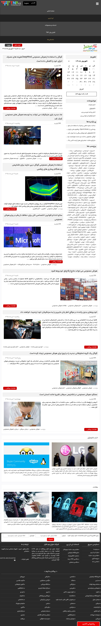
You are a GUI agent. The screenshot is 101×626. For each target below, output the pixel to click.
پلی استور (87, 202)
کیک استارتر (90, 222)
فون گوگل (82, 239)
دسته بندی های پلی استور (86, 205)
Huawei (93, 227)
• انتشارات (72, 596)
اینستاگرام (91, 153)
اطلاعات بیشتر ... (10, 108)
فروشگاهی (73, 153)
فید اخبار (84, 165)
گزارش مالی (75, 215)
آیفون (83, 237)
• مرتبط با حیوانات (95, 615)
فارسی (33, 3)
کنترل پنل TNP (50, 32)
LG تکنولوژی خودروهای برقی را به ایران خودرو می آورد (80, 133)
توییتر (84, 170)
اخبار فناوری (36, 209)
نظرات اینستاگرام (89, 175)
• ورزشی (98, 619)
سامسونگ (73, 168)
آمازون (70, 158)
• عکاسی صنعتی (74, 562)
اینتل (85, 168)
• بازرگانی (72, 584)
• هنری (23, 615)
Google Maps (87, 192)
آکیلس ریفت (73, 217)
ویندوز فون (77, 151)
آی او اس (85, 151)
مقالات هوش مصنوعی (59, 305)
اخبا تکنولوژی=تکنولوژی (74, 247)
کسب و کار (83, 207)
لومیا (70, 180)
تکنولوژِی (75, 185)
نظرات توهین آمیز (84, 227)
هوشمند (89, 178)
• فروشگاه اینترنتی (73, 553)
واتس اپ (76, 237)
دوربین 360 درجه (73, 183)
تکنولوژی (92, 108)
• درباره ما (96, 549)
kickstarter (82, 217)
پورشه (84, 180)
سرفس (82, 222)
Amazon (71, 212)
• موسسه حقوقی (45, 619)
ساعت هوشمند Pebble (75, 220)
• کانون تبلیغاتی (20, 584)
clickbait (70, 160)
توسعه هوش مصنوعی (10, 158)
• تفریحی (72, 588)
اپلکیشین (93, 173)
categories (76, 200)
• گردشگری (97, 611)
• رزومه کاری (95, 558)
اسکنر (71, 242)
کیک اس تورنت (79, 254)
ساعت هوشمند (79, 178)
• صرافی (98, 603)
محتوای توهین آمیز (80, 229)
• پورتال (22, 577)
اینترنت (85, 247)
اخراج (86, 249)
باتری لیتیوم (91, 210)
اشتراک (50, 539)
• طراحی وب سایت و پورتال (71, 549)
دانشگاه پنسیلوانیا (90, 220)
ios (94, 192)
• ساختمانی (21, 600)
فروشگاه (92, 155)
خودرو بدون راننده (37, 347)
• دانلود (98, 592)
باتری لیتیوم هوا (73, 207)
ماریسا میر (91, 252)
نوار (76, 249)
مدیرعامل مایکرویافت (24, 264)
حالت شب (70, 190)
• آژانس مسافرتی (45, 580)
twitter (94, 190)
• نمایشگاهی (71, 615)
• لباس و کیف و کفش (69, 611)
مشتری (79, 173)
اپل (89, 183)
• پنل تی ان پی (94, 552)
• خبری (48, 592)
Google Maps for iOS (79, 232)
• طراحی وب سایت (93, 555)
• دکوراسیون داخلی (69, 592)
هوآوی (78, 170)
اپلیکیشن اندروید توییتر (82, 190)
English (26, 3)
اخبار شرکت (91, 105)
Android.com (72, 195)
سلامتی (73, 173)
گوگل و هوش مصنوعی (73, 388)
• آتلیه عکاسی (20, 580)
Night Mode (71, 188)
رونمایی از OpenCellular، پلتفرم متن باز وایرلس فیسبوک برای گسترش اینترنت (80, 129)
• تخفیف (22, 596)
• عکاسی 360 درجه (73, 559)
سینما (88, 244)
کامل (79, 153)
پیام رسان (71, 175)
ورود (8, 45)
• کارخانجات (97, 607)
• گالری (23, 607)
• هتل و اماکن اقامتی (43, 615)
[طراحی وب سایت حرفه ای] (11, 3)
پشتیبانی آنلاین (88, 623)
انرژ (89, 180)
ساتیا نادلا (36, 264)
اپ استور (93, 160)
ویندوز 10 (80, 188)
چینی (82, 242)
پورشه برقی (77, 180)
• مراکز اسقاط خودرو (44, 588)
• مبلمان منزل (97, 600)
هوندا (70, 257)
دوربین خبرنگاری (84, 185)
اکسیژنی (83, 210)
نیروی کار (92, 249)
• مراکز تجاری (21, 611)
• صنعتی (72, 603)
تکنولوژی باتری (91, 212)
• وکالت (22, 619)
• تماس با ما (95, 562)
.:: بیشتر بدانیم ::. (50, 571)
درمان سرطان (24, 429)
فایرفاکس (90, 170)
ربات (71, 151)
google (91, 197)
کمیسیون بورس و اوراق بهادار (86, 225)
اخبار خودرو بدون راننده (10, 347)
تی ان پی (50, 18)
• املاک (73, 580)
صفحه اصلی (50, 11)
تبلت (68, 173)
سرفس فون (74, 222)
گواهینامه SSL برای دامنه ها (82, 158)
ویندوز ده (91, 168)
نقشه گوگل (83, 195)
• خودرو (22, 592)
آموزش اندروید (83, 197)
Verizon (71, 249)
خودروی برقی (80, 212)
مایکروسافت (72, 225)
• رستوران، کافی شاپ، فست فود (65, 600)
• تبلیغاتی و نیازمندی (94, 588)
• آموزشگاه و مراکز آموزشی (93, 596)
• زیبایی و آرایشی (45, 600)
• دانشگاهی (21, 588)
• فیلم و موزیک (20, 603)
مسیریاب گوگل (84, 234)
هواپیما (77, 242)
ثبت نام (17, 45)
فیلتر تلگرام (79, 175)
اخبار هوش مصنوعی (9, 264)
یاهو (88, 232)
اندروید (92, 151)
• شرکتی (47, 577)
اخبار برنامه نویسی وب (88, 112)
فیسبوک (77, 165)
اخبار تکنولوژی (84, 163)
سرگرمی (93, 244)
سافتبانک (76, 257)
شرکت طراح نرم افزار (51, 544)
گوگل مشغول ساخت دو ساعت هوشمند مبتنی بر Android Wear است (80, 137)
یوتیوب (86, 173)
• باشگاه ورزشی (45, 584)
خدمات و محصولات (50, 25)
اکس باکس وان (72, 244)
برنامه (73, 170)
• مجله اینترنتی (45, 611)
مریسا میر (92, 247)
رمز (94, 178)
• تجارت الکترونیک (73, 556)
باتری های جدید (74, 210)
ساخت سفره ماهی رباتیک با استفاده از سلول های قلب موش (80, 125)
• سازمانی (72, 607)
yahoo (75, 227)
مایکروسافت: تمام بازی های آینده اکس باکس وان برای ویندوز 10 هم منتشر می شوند (80, 140)
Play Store (84, 200)
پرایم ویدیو (92, 215)
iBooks (93, 183)
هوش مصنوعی (82, 252)
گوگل (80, 168)
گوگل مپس (91, 195)
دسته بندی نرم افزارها (75, 202)
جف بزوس (84, 215)
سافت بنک (84, 257)
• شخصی (72, 577)
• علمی (48, 603)
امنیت (74, 252)
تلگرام (85, 153)
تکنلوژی (22, 158)
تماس (89, 239)
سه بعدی (81, 244)
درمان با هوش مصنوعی (10, 429)
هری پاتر (83, 183)
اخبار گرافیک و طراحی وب (87, 116)
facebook (77, 160)
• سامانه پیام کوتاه (95, 584)
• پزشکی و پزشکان (44, 596)
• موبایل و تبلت (70, 619)
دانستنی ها (50, 39)
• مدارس (98, 580)
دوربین (93, 185)
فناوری (81, 249)
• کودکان (47, 607)
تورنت (88, 254)
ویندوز (71, 165)
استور (88, 237)
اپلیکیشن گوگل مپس (75, 192)
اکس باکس (88, 188)
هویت (75, 239)
